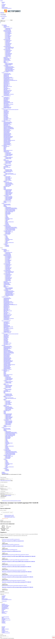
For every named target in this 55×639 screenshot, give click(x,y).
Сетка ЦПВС (6, 110)
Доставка (3, 597)
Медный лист (6, 100)
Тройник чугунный (8, 194)
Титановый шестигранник (9, 295)
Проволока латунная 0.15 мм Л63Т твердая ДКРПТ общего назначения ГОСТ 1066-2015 (18, 556)
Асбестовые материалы (5, 616)
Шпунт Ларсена (6, 71)
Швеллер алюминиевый (9, 63)
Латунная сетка (6, 339)
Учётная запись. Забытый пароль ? (5, 480)
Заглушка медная (8, 153)
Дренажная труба (6, 305)
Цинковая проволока (7, 368)
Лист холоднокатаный (7, 105)
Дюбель (7, 216)
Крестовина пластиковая (9, 395)
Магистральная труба (7, 309)
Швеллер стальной (8, 289)
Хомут (6, 241)
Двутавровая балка (6, 26)
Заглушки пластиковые (9, 379)
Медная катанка (8, 28)
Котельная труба (6, 82)
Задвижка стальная (8, 382)
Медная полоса (8, 52)
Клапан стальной (8, 162)
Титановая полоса (8, 55)
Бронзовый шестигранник (9, 66)
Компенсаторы (6, 166)
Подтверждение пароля (4, 494)
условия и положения (8, 495)
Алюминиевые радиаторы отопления (11, 432)
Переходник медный (9, 182)
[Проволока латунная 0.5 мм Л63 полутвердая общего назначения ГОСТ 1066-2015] (14, 575)
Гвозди (7, 215)
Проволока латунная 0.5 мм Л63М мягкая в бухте (11, 551)
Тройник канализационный (8, 189)
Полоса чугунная (8, 56)
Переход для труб (6, 181)
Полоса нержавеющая (9, 53)
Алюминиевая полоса (9, 50)
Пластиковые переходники (9, 408)
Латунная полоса (8, 276)
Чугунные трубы (6, 319)
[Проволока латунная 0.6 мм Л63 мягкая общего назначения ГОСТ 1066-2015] (13, 580)
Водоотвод (3, 626)
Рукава (5, 412)
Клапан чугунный (8, 163)
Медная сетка (6, 115)
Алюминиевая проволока (7, 121)
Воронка (5, 148)
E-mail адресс (2, 478)
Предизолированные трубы (8, 77)
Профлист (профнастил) (7, 332)
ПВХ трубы (5, 89)
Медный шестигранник (9, 68)
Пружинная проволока (7, 362)
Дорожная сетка (6, 112)
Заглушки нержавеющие (9, 378)
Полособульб (6, 57)
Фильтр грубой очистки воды (8, 150)
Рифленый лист (6, 103)
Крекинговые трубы (7, 83)
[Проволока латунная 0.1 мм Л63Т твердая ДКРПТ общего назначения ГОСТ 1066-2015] (15, 559)
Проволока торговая (7, 141)
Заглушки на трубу (6, 151)
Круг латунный (8, 34)
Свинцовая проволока (7, 139)
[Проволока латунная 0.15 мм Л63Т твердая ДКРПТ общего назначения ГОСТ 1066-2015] (15, 554)
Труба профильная (4, 611)
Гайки (6, 214)
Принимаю (6, 495)
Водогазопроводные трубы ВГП (8, 302)
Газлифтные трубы (6, 78)
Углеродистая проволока (7, 143)
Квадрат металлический (7, 30)
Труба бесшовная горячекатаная (8, 79)
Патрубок (5, 405)
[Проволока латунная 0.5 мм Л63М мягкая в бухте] (9, 549)
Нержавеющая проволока (7, 358)
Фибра (5, 285)
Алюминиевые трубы (7, 73)
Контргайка (7, 238)
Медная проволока (6, 132)
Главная (1, 0)
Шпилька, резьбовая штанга (10, 221)
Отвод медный (8, 177)
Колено (5, 388)
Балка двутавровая (4, 604)
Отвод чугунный (8, 179)
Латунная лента (8, 266)
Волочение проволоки (9, 515)
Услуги (3, 6)
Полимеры (5, 206)
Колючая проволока (7, 355)
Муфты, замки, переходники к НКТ (11, 398)
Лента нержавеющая (9, 43)
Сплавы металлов (6, 58)
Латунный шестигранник (9, 292)
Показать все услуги (5, 518)
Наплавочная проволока (7, 133)
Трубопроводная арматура (6, 632)
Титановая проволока (7, 142)
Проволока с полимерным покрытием (9, 140)
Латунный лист (6, 99)
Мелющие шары (6, 61)
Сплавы (3, 620)
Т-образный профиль (7, 59)
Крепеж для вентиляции (9, 218)
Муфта (5, 172)
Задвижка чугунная (8, 158)
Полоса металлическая (5, 608)
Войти (3, 18)
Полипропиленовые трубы (8, 90)
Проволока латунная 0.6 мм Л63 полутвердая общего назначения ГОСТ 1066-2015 (17, 587)
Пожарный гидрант (7, 186)
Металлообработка (5, 7)
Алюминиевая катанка (9, 252)
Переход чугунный (8, 185)
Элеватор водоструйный (7, 201)
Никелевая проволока (7, 359)
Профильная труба (6, 91)
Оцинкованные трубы (7, 88)
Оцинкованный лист (7, 101)
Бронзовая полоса (8, 275)
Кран (4, 392)
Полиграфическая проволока (8, 137)
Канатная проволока (7, 129)
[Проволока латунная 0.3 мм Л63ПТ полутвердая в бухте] (10, 544)
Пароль (1, 479)
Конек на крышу (8, 212)
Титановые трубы (6, 93)
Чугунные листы (6, 106)
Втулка (5, 149)
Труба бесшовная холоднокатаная (9, 94)
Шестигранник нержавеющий (10, 69)
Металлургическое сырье (5, 618)
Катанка (5, 27)
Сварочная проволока (7, 138)
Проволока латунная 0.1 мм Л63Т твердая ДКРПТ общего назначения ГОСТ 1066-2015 (18, 561)
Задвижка (5, 156)
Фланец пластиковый (9, 198)
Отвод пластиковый (8, 180)
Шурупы (7, 222)
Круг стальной (8, 37)
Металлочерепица (8, 213)
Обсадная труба (6, 312)
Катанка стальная (8, 29)
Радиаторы (3, 630)
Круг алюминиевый (8, 256)
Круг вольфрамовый (9, 33)
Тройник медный (8, 191)
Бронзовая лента (8, 265)
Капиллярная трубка (7, 81)
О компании (4, 4)
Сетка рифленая (6, 117)
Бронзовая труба (6, 75)
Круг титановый (8, 262)
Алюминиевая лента (9, 40)
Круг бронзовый (8, 32)
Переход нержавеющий (9, 183)
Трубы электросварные (7, 95)
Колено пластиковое (8, 389)
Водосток (3, 627)
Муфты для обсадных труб (9, 173)
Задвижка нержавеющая (9, 157)
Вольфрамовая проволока (7, 348)
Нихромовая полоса (8, 54)
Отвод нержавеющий (9, 402)
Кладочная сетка (6, 113)
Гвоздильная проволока (7, 126)
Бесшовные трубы (6, 299)
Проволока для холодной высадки (9, 128)
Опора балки (7, 219)
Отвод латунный (8, 176)
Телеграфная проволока (7, 365)
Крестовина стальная (9, 169)
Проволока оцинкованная (7, 369)
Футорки (5, 202)
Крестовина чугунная (9, 170)
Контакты (3, 2)
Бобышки (5, 147)
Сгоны (5, 188)
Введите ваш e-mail (3, 635)
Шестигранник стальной (9, 70)
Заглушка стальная (8, 155)
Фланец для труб (6, 195)
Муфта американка (6, 146)
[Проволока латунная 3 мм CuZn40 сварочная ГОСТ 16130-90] (11, 500)
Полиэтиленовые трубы (7, 315)
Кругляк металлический (7, 255)
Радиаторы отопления (7, 225)
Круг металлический (5, 606)
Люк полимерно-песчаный (9, 272)
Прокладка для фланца (9, 196)
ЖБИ (3, 617)
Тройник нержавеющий (9, 192)
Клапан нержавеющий (9, 385)
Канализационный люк (7, 46)
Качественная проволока (7, 130)
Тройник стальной (8, 418)
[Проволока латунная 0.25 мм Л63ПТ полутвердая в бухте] (11, 539)
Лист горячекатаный (7, 98)
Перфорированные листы (7, 107)
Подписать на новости (4, 489)
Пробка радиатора (8, 207)
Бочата (5, 372)
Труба (3, 610)
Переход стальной (8, 184)
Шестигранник (6, 65)
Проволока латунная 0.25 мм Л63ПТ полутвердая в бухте (13, 540)
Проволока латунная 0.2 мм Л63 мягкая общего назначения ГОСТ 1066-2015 (16, 566)
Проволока (3, 609)
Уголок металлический (7, 60)
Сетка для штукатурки (7, 120)
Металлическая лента (7, 39)
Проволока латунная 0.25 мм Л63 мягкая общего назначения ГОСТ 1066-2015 (17, 571)
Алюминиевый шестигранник (10, 67)
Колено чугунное (8, 165)
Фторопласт (7, 224)
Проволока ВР (6, 349)
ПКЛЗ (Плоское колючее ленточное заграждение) (11, 109)
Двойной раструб (6, 375)
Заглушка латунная (8, 152)
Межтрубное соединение (7, 171)
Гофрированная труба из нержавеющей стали (10, 80)
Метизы (5, 205)
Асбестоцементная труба (7, 74)
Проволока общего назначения (8, 136)
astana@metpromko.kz (3, 16)
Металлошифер (8, 438)
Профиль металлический (7, 282)
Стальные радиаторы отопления (10, 209)
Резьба (5, 187)
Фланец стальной (8, 199)
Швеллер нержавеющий (9, 64)
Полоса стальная (8, 279)
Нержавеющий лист (7, 325)
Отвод (5, 175)
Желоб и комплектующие (9, 211)
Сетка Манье (6, 338)
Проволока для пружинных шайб (9, 352)
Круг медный (7, 259)
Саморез (7, 220)
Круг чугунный (8, 38)
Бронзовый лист (6, 322)
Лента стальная (8, 269)
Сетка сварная (6, 342)
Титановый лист (6, 329)
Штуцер (5, 425)
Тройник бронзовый (8, 190)
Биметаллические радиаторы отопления (11, 208)
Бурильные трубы (6, 76)
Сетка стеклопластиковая (7, 118)
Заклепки (7, 441)
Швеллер (5, 62)
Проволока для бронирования (8, 127)
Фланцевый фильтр (8, 200)
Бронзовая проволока (7, 123)
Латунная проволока (7, 131)
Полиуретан (7, 245)
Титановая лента (8, 45)
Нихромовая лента (8, 44)
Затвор (5, 159)
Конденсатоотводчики (7, 167)
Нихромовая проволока (7, 135)
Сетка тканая (6, 119)
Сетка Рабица (6, 116)
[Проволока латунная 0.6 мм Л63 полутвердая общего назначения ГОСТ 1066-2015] (14, 585)
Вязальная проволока (7, 125)
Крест (5, 168)
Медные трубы (6, 85)
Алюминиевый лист (7, 97)
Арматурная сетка (6, 335)
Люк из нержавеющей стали (10, 47)
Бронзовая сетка (6, 111)
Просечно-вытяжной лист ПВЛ (8, 102)
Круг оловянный (8, 36)
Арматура (5, 25)
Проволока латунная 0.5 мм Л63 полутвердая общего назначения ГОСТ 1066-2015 (17, 576)
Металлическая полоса (7, 49)
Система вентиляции (5, 631)
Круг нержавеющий (8, 35)
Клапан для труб (6, 160)
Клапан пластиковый (9, 161)
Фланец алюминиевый (9, 197)
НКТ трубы (5, 87)
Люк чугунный (8, 48)
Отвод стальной (8, 178)
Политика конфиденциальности (6, 8)
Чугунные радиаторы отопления (10, 210)
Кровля (3, 628)
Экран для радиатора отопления (10, 230)
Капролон (7, 223)
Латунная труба (6, 84)
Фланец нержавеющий (9, 422)
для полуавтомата (5, 512)
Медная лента (8, 42)
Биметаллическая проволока (8, 122)
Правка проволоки (9, 516)
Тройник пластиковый (9, 193)
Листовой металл (4, 607)
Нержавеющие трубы (7, 92)
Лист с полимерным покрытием (8, 328)
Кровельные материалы (7, 204)
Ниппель (5, 174)
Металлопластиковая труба (8, 86)
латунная (11, 512)
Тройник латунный (8, 415)
